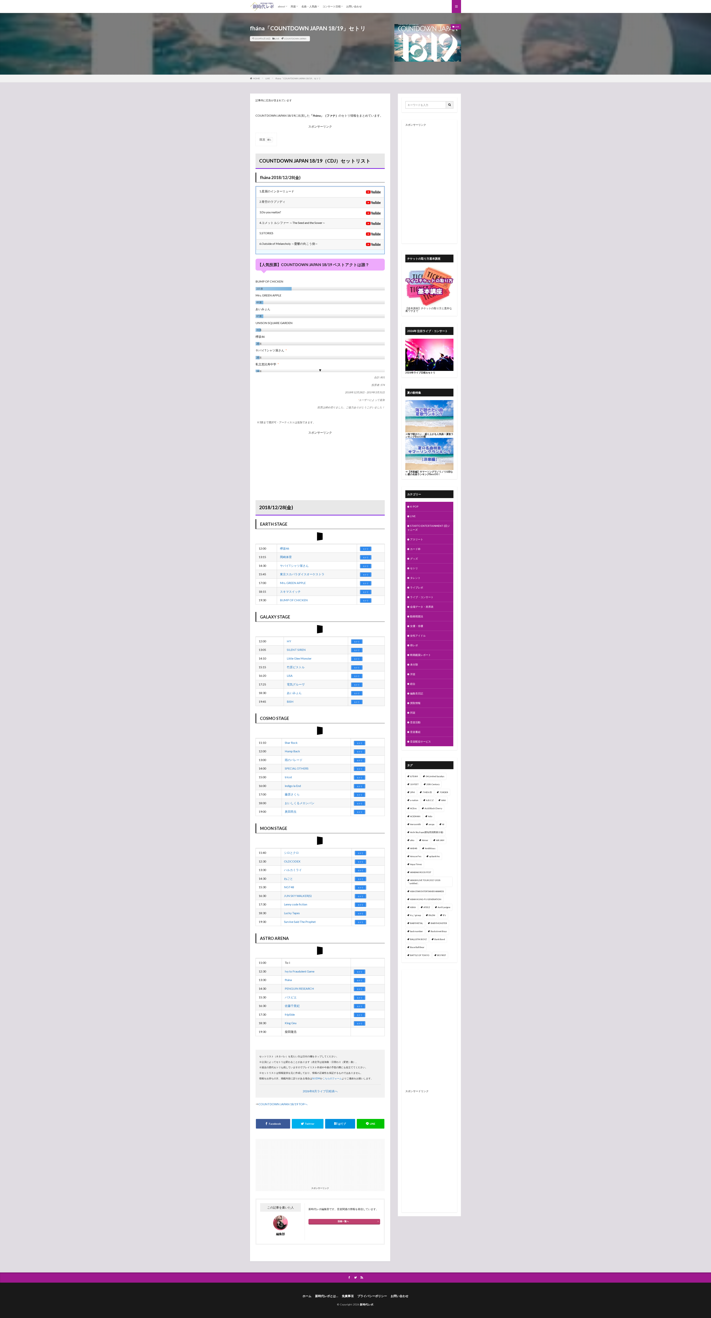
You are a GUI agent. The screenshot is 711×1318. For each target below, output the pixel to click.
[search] (449, 105)
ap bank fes (434, 856)
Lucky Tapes (292, 913)
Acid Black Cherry (433, 808)
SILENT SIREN (296, 649)
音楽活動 (415, 722)
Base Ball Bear (417, 947)
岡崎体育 (286, 557)
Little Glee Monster (299, 658)
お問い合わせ (354, 6)
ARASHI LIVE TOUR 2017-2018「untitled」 (423, 882)
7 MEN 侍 (427, 792)
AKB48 (413, 848)
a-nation (414, 800)
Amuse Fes (415, 856)
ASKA (413, 907)
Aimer (425, 840)
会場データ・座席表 (421, 606)
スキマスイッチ (290, 591)
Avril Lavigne (444, 907)
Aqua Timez (416, 864)
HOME (256, 78)
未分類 (414, 664)
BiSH (290, 701)
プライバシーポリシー (372, 1296)
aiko (412, 840)
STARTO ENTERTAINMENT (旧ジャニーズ (428, 527)
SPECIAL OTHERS (296, 768)
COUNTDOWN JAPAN (295, 38)
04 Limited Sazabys (435, 776)
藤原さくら (292, 794)
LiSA (290, 675)
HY (289, 641)
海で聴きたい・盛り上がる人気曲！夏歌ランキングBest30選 (429, 435)
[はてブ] (340, 1124)
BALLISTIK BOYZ (418, 939)
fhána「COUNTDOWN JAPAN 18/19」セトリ (298, 78)
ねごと (288, 878)
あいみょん (294, 693)
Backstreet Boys (439, 931)
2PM (412, 792)
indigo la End (293, 786)
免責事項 (348, 1296)
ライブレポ (416, 587)
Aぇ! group (415, 915)
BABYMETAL (416, 923)
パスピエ (291, 997)
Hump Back (292, 751)
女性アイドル (418, 635)
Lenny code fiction (295, 904)
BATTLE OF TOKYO (419, 955)
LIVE (277, 38)
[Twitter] (307, 1124)
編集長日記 (416, 693)
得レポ (414, 645)
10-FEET (414, 784)
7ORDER (444, 792)
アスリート (416, 539)
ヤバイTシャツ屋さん (294, 565)
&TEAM (414, 776)
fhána (288, 980)
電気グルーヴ (296, 684)
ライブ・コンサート (421, 597)
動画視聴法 (416, 616)
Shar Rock (291, 742)
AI (443, 824)
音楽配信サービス (420, 741)
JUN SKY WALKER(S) (298, 895)
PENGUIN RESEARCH (299, 988)
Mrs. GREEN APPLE (293, 583)
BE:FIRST (441, 955)
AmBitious (430, 848)
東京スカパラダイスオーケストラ (302, 574)
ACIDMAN (415, 816)
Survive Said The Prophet (300, 921)
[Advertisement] (320, 461)
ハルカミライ (293, 870)
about (281, 6)
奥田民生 (291, 811)
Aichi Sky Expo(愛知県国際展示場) (426, 832)
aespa (431, 824)
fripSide (290, 1014)
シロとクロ (291, 852)
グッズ (414, 558)
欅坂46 (284, 548)
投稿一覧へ (343, 1221)
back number (416, 931)
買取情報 (415, 703)
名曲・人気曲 (309, 6)
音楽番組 (415, 731)
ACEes (413, 808)
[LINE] (370, 1124)
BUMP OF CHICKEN (294, 600)
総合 (412, 683)
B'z (444, 915)
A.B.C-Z (429, 800)
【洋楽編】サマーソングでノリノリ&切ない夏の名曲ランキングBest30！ (429, 473)
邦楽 (293, 6)
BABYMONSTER (439, 923)
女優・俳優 (416, 626)
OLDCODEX (292, 861)
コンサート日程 (332, 6)
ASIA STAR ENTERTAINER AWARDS (427, 891)
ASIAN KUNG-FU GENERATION (425, 899)
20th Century (433, 784)
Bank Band (439, 939)
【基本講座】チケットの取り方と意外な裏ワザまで (428, 309)
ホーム (307, 1296)
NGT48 (289, 887)
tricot (288, 777)
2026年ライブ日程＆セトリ (420, 372)
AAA (443, 800)
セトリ (414, 568)
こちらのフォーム (332, 1078)
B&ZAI (432, 915)
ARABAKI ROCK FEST (420, 872)
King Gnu (290, 1023)
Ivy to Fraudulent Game (299, 971)
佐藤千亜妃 (292, 1005)
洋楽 (412, 674)
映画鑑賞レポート (420, 654)
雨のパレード (294, 760)
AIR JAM (440, 840)
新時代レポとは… (326, 1296)
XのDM (316, 1078)
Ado (430, 816)
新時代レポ (366, 1304)
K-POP (414, 506)
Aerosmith (415, 824)
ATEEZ (426, 907)
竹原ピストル (296, 667)
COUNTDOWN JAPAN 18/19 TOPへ (283, 1104)
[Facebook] (273, 1124)
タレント (415, 577)
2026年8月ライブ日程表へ (320, 1091)
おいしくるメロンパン (299, 803)
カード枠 (415, 548)
